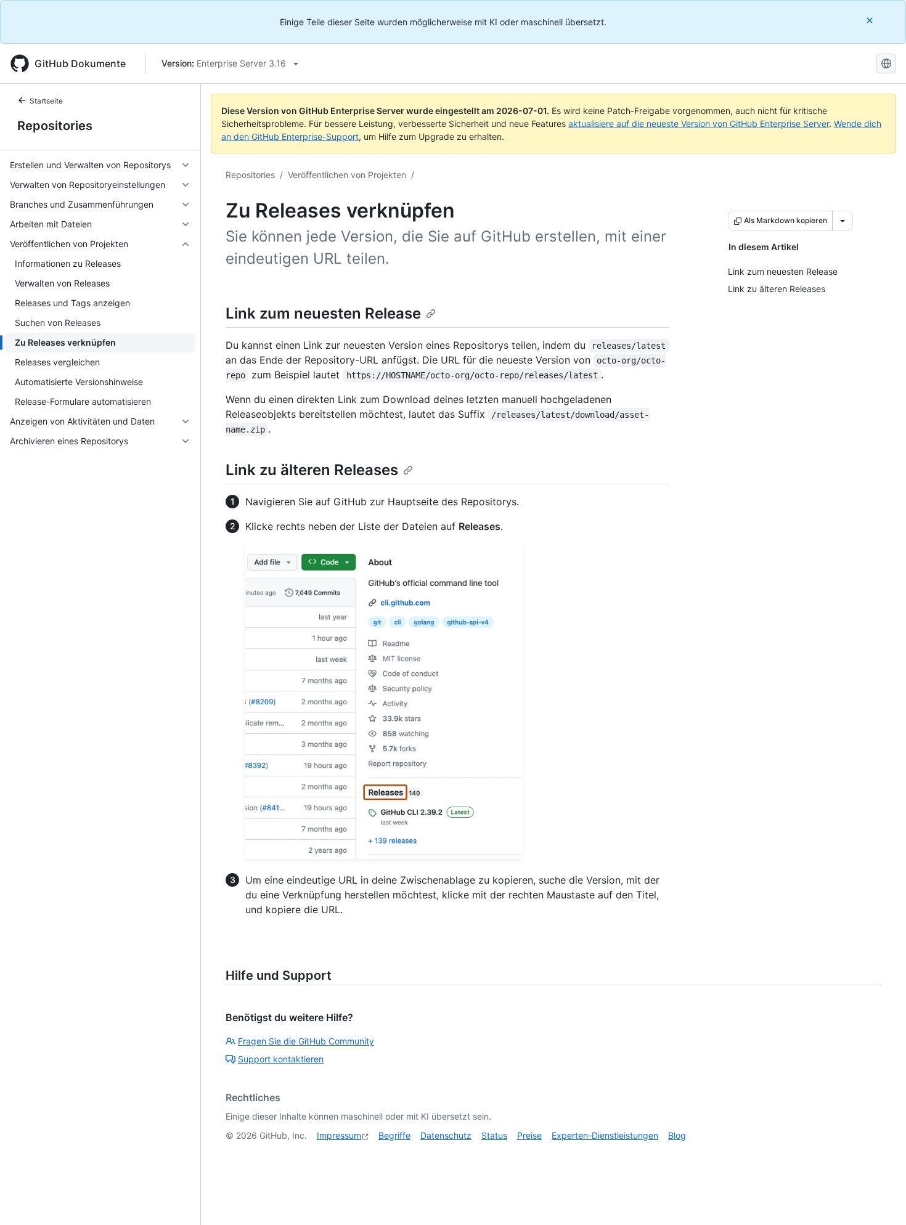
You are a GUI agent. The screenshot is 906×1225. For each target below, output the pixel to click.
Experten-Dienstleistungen (605, 1135)
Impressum (339, 1135)
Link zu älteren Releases (312, 470)
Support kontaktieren (281, 1059)
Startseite (46, 100)
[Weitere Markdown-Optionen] (842, 220)
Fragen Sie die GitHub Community (306, 1041)
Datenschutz (445, 1135)
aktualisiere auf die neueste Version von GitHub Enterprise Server (698, 123)
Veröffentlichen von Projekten (347, 174)
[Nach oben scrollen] (879, 1198)
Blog (677, 1135)
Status (494, 1135)
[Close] (871, 20)
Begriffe (394, 1135)
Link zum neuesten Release (323, 313)
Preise (529, 1135)
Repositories (54, 125)
